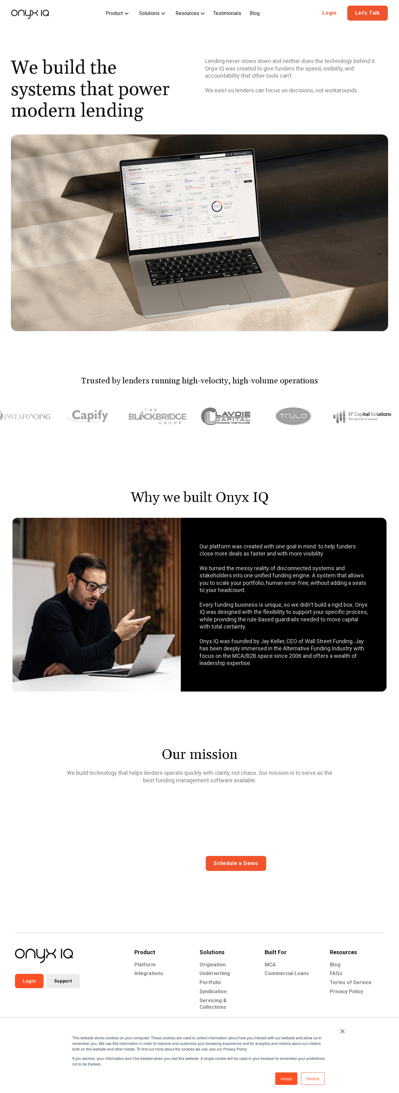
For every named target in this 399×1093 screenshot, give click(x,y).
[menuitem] (116, 13)
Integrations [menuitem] (148, 973)
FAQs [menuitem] (336, 973)
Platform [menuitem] (145, 965)
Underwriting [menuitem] (215, 973)
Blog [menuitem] (335, 965)
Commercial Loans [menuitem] (287, 973)
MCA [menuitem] (270, 965)
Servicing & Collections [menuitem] (213, 1004)
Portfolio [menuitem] (210, 982)
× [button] (342, 1029)
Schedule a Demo (236, 863)
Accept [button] (286, 1078)
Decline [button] (313, 1078)
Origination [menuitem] (213, 965)
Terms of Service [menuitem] (351, 982)
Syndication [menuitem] (213, 991)
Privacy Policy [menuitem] (346, 991)
